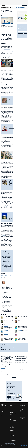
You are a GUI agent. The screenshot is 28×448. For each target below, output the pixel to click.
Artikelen (11, 405)
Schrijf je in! (22, 33)
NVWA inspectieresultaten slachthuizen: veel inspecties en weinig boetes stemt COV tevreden (11, 130)
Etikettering (11, 415)
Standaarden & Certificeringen (13, 420)
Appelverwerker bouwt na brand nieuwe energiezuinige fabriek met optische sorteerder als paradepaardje (6, 362)
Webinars (11, 406)
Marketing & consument (12, 436)
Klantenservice (2, 411)
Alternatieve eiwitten (22, 417)
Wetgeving (10, 275)
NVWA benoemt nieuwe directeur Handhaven (10, 101)
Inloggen (3, 349)
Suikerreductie (21, 418)
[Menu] (1, 5)
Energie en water (12, 427)
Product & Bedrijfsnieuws (13, 440)
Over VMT (2, 406)
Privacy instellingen (7, 446)
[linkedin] (25, 445)
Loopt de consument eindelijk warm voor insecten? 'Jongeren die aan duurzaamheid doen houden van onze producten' (21, 363)
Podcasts (11, 409)
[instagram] (26, 445)
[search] (26, 7)
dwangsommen (2, 235)
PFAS (20, 411)
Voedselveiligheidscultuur (23, 409)
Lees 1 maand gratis (25, 5)
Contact (1, 412)
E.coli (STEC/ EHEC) (22, 406)
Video (10, 410)
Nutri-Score (11, 418)
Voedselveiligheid (22, 404)
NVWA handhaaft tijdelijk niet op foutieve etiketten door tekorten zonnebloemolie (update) (11, 184)
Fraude (20, 410)
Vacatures (2, 415)
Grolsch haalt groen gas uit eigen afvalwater (6, 356)
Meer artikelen (14, 377)
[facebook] (21, 445)
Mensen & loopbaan (12, 435)
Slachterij (2, 277)
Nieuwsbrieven (3, 405)
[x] (23, 445)
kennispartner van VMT (3, 248)
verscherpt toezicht (4, 206)
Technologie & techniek (12, 439)
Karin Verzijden (3, 12)
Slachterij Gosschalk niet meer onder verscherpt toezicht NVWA (10, 218)
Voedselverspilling (12, 426)
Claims (10, 419)
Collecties (2, 404)
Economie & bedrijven (12, 434)
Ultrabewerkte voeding (22, 419)
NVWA (6, 275)
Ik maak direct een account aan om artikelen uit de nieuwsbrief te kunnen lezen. (22, 29)
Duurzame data (11, 428)
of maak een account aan (7, 349)
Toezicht (2, 275)
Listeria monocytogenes (22, 405)
